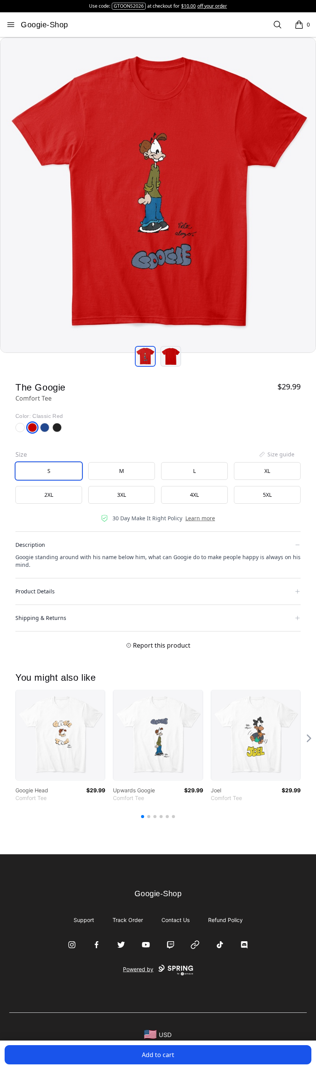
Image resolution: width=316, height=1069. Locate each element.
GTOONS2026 (129, 6)
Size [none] (21, 454)
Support (84, 920)
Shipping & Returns (40, 617)
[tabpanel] (158, 195)
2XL (48, 494)
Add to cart (158, 1055)
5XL (267, 494)
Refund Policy (225, 920)
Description (30, 544)
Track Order (128, 920)
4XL (194, 494)
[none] (276, 454)
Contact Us (175, 920)
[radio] (48, 471)
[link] (60, 735)
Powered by (138, 969)
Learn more (200, 518)
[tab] (145, 356)
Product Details (35, 591)
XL (267, 470)
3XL (121, 494)
